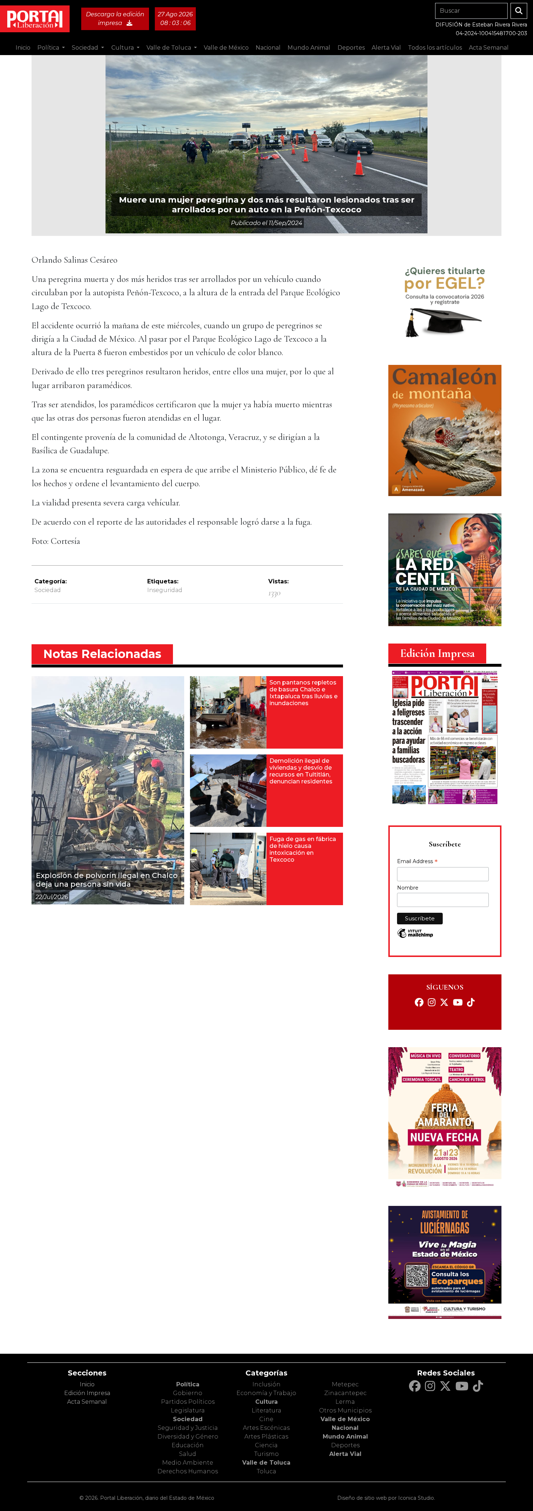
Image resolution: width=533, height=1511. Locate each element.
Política (187, 1384)
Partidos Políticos (188, 1401)
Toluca (266, 1471)
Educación (188, 1445)
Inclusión (266, 1384)
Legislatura (188, 1410)
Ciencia (266, 1445)
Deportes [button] (351, 47)
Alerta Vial (345, 1453)
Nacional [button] (268, 47)
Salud (187, 1453)
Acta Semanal (489, 47)
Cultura (266, 1401)
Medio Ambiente (187, 1462)
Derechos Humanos (187, 1471)
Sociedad (47, 590)
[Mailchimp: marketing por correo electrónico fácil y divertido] (415, 937)
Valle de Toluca (266, 1462)
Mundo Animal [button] (309, 47)
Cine (266, 1419)
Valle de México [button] (226, 47)
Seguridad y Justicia (188, 1427)
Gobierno (187, 1393)
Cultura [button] (123, 47)
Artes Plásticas (266, 1436)
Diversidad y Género (187, 1436)
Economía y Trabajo (266, 1393)
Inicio (23, 47)
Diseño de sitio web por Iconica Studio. (386, 1498)
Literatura (266, 1410)
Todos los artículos (435, 47)
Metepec (345, 1384)
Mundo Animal (345, 1436)
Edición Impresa (87, 1393)
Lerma (345, 1401)
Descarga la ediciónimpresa (115, 18)
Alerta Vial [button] (386, 47)
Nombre (407, 887)
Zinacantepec (345, 1393)
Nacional (345, 1427)
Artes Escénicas (266, 1427)
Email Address (417, 862)
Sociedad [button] (86, 47)
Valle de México (345, 1419)
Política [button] (49, 47)
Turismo (266, 1453)
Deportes (345, 1445)
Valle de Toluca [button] (169, 47)
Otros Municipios (345, 1410)
